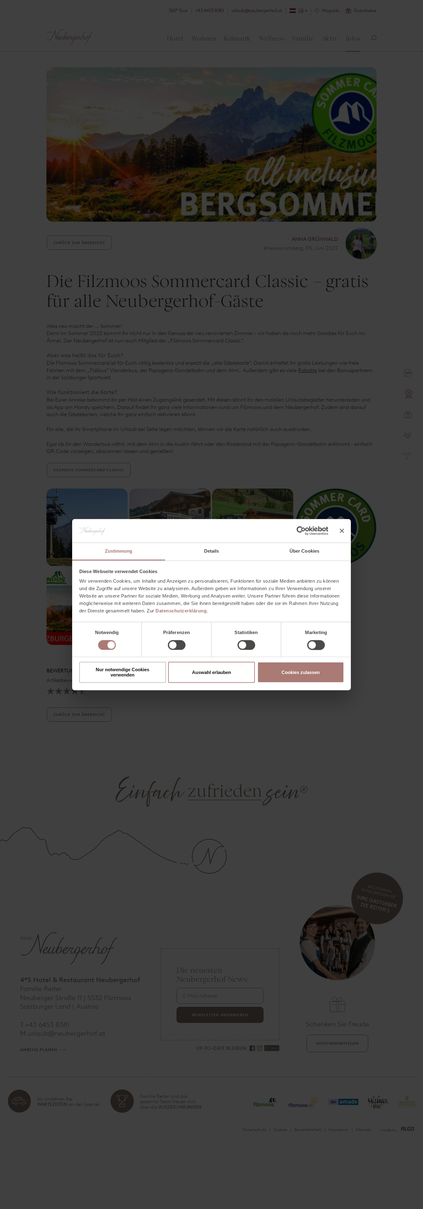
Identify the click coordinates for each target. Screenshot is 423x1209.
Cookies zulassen (300, 672)
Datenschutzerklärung (181, 611)
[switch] (176, 645)
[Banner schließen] (342, 530)
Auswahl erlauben (211, 672)
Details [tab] (211, 551)
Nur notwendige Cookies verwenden (122, 672)
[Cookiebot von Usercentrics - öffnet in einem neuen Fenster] (301, 530)
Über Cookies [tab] (304, 551)
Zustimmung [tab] (119, 551)
